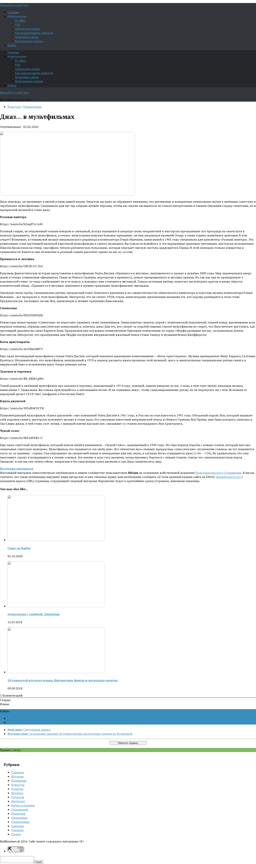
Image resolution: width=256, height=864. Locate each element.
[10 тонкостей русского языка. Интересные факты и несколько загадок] (56, 672)
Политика (18, 814)
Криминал (18, 780)
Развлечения (32, 107)
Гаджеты (17, 797)
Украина (17, 830)
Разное (16, 834)
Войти (11, 45)
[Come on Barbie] (56, 540)
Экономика (19, 818)
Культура (14, 107)
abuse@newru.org (228, 477)
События (17, 772)
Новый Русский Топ (14, 5)
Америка (17, 826)
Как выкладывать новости (34, 33)
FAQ (18, 24)
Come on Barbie (19, 548)
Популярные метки (29, 41)
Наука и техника (22, 805)
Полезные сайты (26, 37)
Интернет (18, 801)
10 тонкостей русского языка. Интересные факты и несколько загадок (62, 680)
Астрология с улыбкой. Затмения (33, 614)
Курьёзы (17, 789)
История (17, 776)
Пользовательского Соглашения (218, 473)
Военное (17, 793)
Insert (39, 862)
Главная (13, 12)
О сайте (20, 20)
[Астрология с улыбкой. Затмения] (56, 606)
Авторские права (27, 29)
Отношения (19, 809)
